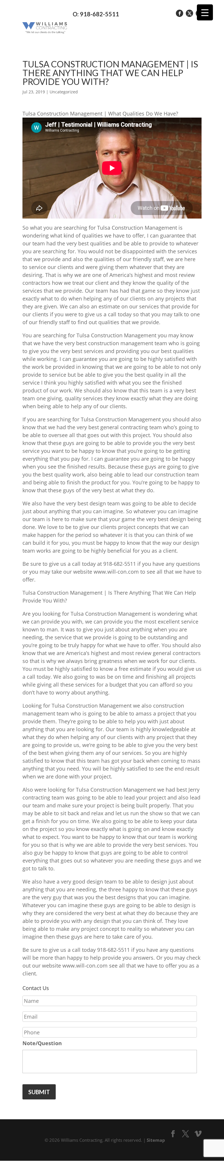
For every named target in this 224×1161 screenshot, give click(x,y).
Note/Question (42, 1043)
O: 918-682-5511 (96, 14)
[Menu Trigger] (205, 12)
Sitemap (156, 1140)
